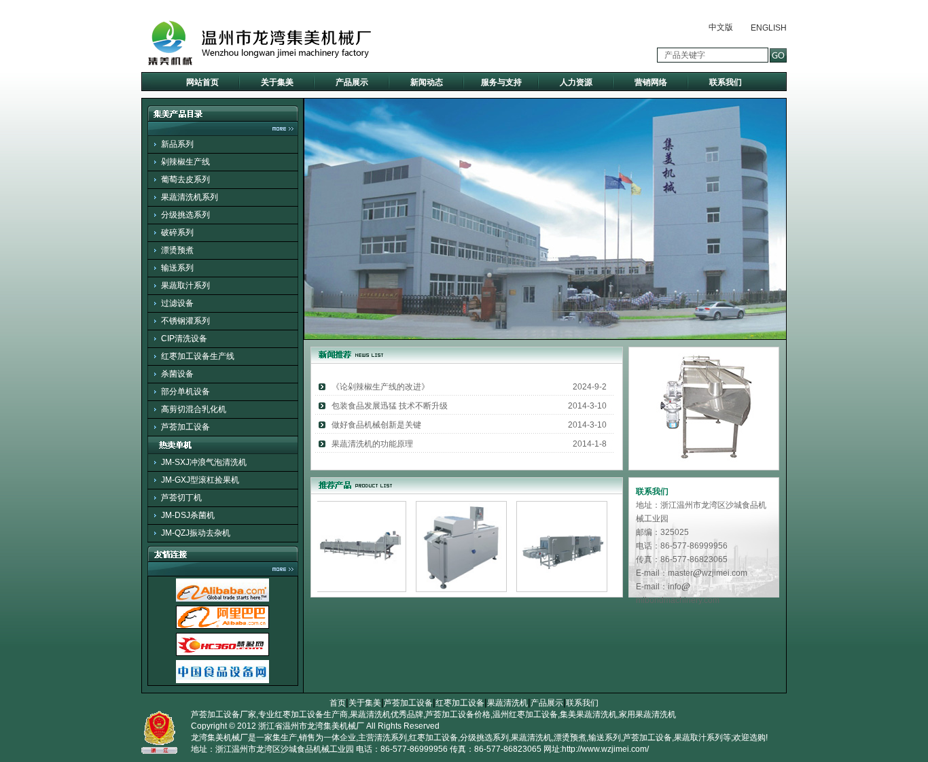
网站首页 (202, 82)
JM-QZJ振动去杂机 (195, 533)
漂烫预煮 (177, 250)
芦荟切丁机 (181, 497)
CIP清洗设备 (184, 338)
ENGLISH (769, 28)
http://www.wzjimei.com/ (605, 749)
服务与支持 (501, 82)
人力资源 (576, 82)
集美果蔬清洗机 (588, 714)
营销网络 (651, 82)
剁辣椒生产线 (185, 162)
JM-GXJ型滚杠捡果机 (200, 480)
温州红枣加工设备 (525, 714)
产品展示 (352, 82)
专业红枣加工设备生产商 (303, 714)
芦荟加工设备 (185, 427)
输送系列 (177, 268)
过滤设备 (177, 303)
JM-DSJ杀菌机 (188, 515)
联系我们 (725, 82)
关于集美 (277, 82)
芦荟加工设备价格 (457, 714)
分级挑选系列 (185, 215)
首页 (337, 703)
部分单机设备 (185, 391)
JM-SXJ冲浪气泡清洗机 (204, 462)
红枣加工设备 (459, 703)
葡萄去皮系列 (185, 179)
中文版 (721, 27)
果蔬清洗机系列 (189, 197)
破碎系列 (177, 232)
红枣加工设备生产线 (197, 356)
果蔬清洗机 (507, 703)
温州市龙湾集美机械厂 (323, 726)
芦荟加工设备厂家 (223, 714)
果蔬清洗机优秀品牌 (386, 714)
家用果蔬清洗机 (647, 714)
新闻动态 (426, 82)
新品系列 (177, 144)
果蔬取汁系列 (185, 285)
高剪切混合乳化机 (193, 409)
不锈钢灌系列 (185, 321)
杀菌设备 (177, 374)
